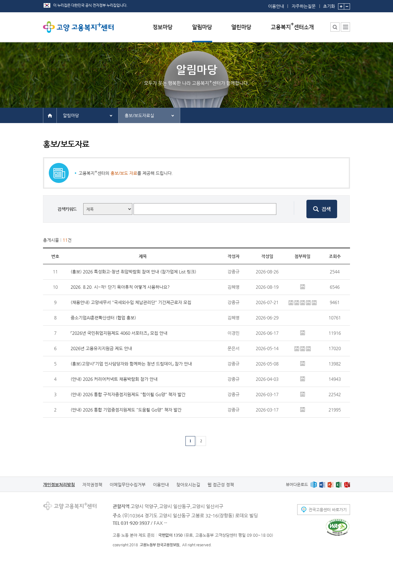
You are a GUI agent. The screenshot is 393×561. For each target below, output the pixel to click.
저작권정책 (92, 484)
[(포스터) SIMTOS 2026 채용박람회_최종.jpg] (302, 378)
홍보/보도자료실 (139, 115)
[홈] (49, 115)
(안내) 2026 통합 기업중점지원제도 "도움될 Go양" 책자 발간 (126, 409)
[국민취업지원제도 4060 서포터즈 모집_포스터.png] (302, 332)
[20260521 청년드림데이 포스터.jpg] (302, 363)
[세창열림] (337, 527)
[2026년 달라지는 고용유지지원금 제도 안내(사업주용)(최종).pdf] (303, 348)
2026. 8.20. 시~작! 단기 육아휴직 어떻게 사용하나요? (120, 286)
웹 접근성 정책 (221, 484)
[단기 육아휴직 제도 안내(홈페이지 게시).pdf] (302, 286)
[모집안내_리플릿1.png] (297, 302)
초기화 (329, 6)
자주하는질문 (304, 6)
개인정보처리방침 (59, 484)
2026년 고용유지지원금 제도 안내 (101, 348)
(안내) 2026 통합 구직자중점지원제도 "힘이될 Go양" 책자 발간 (128, 394)
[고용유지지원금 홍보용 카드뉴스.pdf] (308, 348)
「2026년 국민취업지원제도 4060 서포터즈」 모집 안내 (119, 333)
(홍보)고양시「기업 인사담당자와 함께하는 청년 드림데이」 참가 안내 (131, 363)
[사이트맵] (345, 27)
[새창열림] (313, 484)
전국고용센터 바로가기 (328, 509)
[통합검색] (335, 27)
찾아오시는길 (188, 484)
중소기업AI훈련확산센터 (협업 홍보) (103, 317)
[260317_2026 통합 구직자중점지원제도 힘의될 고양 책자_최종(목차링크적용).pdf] (302, 393)
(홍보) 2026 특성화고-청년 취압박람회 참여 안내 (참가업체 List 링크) (133, 271)
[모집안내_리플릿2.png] (303, 302)
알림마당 (71, 115)
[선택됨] (202, 32)
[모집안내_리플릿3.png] (309, 302)
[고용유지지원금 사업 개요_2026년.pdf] (297, 348)
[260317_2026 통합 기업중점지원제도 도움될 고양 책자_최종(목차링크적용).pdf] (302, 409)
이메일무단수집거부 (128, 484)
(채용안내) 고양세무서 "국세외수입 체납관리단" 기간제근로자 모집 (131, 302)
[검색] (321, 209)
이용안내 (276, 6)
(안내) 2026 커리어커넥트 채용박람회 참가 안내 (114, 379)
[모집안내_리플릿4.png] (314, 302)
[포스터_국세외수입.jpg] (291, 302)
